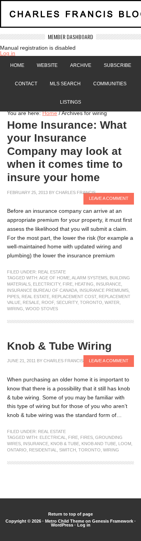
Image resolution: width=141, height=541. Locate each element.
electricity (46, 284)
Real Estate (52, 272)
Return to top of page (70, 514)
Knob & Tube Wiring (59, 346)
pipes (13, 296)
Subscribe (117, 65)
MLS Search (65, 83)
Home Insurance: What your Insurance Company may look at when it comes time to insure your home (67, 151)
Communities (110, 83)
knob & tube (65, 443)
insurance (108, 284)
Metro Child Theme (64, 521)
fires (86, 437)
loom (124, 443)
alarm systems (89, 277)
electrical (53, 437)
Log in (7, 53)
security (67, 302)
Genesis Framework (112, 521)
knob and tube (98, 443)
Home (17, 65)
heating (84, 284)
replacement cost (74, 296)
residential (43, 450)
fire (67, 284)
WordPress (62, 525)
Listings (70, 102)
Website (47, 65)
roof (48, 302)
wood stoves (41, 308)
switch (67, 450)
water (112, 302)
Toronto (91, 302)
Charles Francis (76, 192)
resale (31, 302)
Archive (80, 65)
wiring (15, 308)
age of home (54, 277)
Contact (26, 83)
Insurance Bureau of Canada (42, 290)
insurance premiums (104, 290)
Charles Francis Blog (70, 17)
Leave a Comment (108, 198)
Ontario (17, 450)
